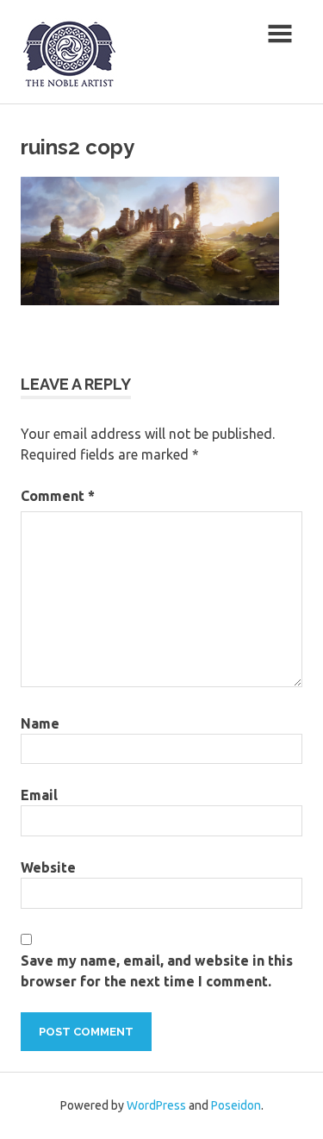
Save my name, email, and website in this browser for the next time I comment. (157, 971)
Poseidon (236, 1105)
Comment (58, 496)
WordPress (156, 1105)
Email (39, 795)
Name (40, 723)
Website (48, 867)
